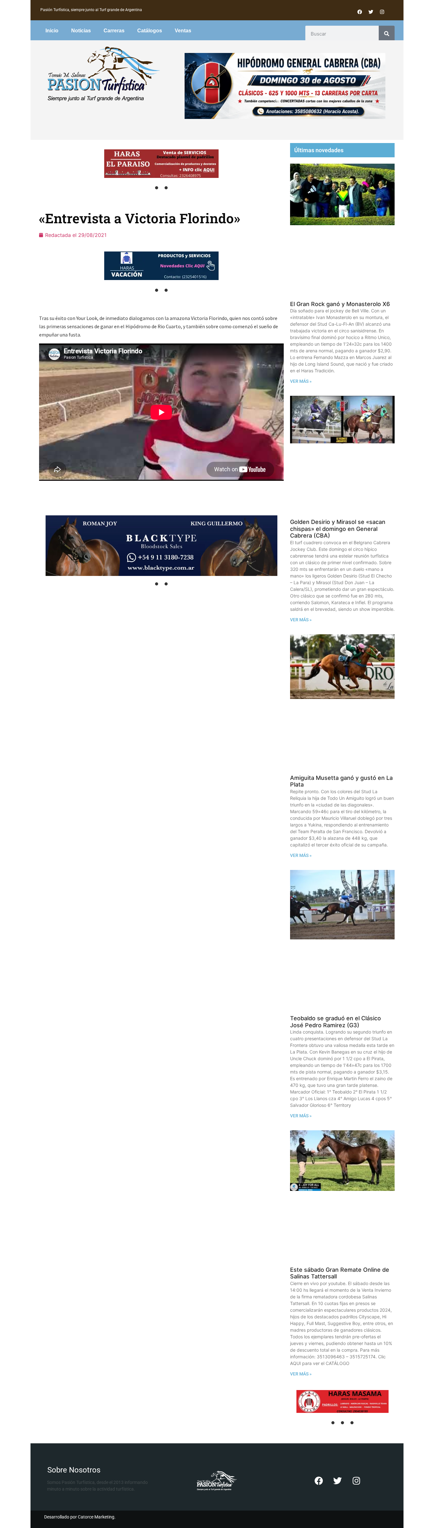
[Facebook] (359, 12)
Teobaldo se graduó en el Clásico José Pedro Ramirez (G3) (335, 1021)
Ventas (183, 30)
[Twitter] (371, 12)
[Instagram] (382, 12)
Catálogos (149, 30)
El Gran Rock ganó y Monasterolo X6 (340, 304)
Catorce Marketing (96, 1516)
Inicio (51, 30)
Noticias (81, 30)
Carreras (114, 30)
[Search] (387, 34)
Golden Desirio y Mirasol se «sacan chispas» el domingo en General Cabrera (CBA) (337, 529)
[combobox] (342, 34)
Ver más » (301, 381)
